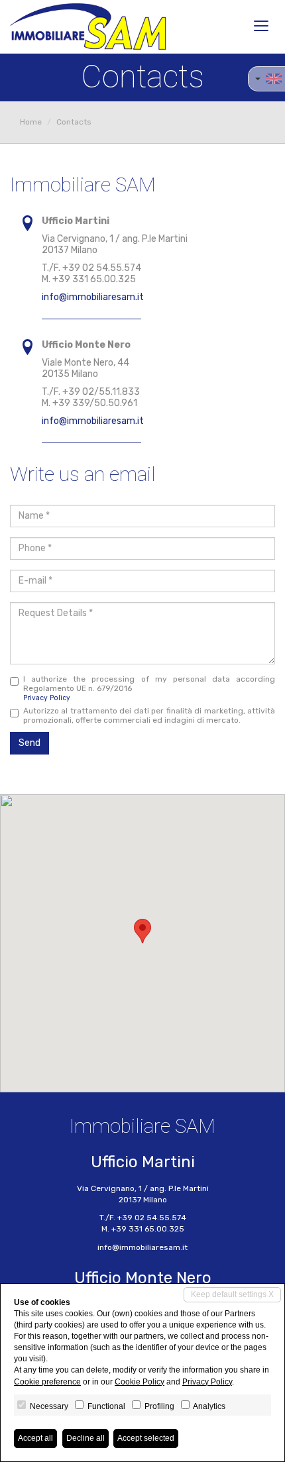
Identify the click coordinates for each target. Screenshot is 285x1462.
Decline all (85, 1438)
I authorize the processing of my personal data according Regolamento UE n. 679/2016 (149, 688)
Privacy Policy (46, 698)
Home (31, 122)
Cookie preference (47, 1381)
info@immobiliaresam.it (93, 297)
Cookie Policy (139, 1381)
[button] (142, 931)
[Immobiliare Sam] (88, 26)
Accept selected (145, 1438)
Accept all (35, 1438)
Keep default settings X (232, 1294)
